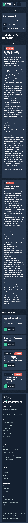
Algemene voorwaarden (8, 513)
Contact (5, 491)
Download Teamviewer (9, 499)
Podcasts (5, 472)
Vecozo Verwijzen (8, 462)
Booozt (5, 447)
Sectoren (5, 494)
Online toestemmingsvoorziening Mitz (13, 455)
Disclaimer (15, 515)
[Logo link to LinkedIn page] (4, 505)
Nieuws (5, 470)
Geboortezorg (7, 436)
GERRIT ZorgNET (7, 433)
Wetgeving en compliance (10, 409)
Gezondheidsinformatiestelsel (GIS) (12, 415)
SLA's (16, 513)
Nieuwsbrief (6, 478)
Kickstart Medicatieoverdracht (11, 449)
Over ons (5, 486)
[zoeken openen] (19, 4)
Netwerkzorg (6, 412)
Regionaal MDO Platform (9, 452)
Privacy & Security (8, 428)
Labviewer (6, 439)
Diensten (5, 420)
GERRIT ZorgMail (7, 425)
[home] (7, 4)
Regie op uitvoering (8, 422)
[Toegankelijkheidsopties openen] (14, 4)
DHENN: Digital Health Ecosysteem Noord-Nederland (12, 458)
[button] (23, 4)
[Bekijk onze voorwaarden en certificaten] (7, 397)
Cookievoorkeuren (7, 515)
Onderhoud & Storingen (9, 497)
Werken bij (6, 488)
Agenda (5, 475)
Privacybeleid (22, 513)
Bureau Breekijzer (14, 518)
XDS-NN (5, 431)
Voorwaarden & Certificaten (10, 502)
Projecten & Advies (9, 444)
